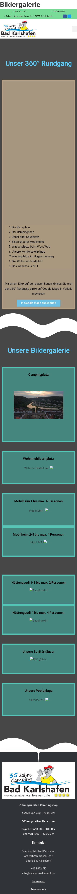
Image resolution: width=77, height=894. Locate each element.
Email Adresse (58, 11)
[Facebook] (65, 16)
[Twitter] (69, 16)
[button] (74, 29)
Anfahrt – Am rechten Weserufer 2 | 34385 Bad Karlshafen (30, 16)
